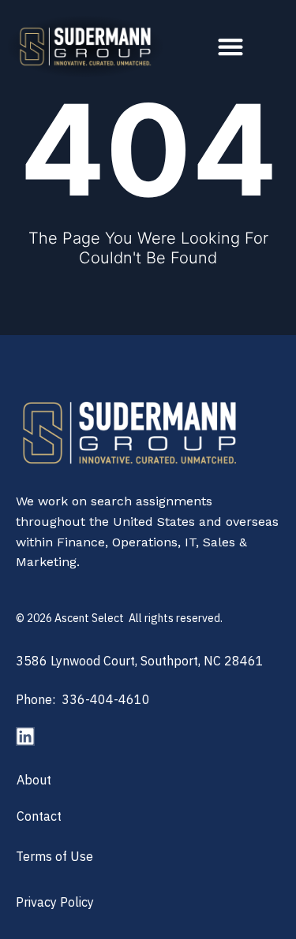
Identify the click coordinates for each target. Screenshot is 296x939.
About (34, 780)
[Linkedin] (25, 736)
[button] (231, 47)
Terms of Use (54, 856)
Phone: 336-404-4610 (83, 699)
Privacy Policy (55, 902)
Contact (39, 816)
